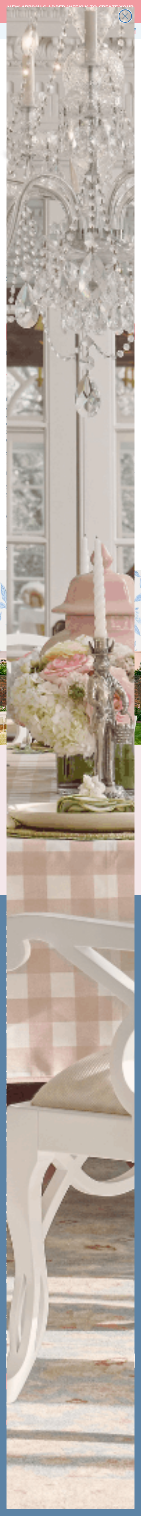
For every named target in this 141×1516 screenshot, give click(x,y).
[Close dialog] (125, 16)
